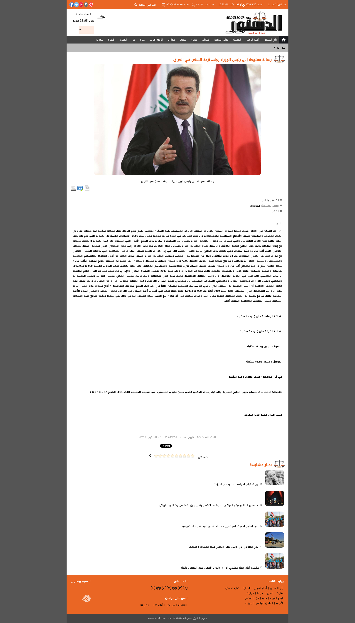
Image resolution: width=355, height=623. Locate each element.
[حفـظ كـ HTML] (80, 190)
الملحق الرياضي (264, 603)
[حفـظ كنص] (87, 190)
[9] (160, 456)
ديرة (142, 39)
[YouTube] (81, 4)
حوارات (171, 39)
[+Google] (91, 4)
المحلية (237, 39)
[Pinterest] (153, 588)
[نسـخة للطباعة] (73, 190)
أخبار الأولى (252, 39)
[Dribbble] (158, 588)
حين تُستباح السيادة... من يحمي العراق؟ (236, 484)
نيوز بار (99, 39)
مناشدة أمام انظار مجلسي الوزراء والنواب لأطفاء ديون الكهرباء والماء (220, 567)
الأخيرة (111, 39)
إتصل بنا (272, 4)
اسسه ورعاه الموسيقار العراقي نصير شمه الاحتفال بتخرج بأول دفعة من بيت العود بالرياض (209, 505)
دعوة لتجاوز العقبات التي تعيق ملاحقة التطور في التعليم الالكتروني (220, 526)
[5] (176, 456)
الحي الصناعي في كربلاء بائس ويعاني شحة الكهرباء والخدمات (224, 546)
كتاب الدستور (221, 39)
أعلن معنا (158, 604)
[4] (180, 456)
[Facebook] (71, 4)
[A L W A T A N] (254, 22)
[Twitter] (76, 4)
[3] (184, 456)
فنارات (205, 39)
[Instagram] (86, 4)
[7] (168, 456)
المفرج (123, 39)
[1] (193, 456)
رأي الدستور (270, 39)
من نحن (282, 4)
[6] (172, 456)
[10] (156, 456)
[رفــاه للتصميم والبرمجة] (86, 599)
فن (133, 39)
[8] (164, 456)
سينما (183, 39)
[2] (189, 456)
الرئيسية (182, 604)
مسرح (194, 39)
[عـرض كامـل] (274, 484)
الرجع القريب (156, 39)
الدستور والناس (270, 200)
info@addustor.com (178, 4)
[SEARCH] (135, 4)
